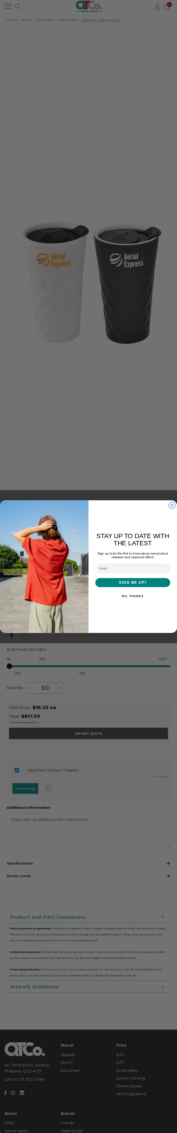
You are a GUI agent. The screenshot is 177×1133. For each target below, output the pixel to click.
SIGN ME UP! (132, 582)
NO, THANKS (133, 596)
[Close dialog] (172, 505)
